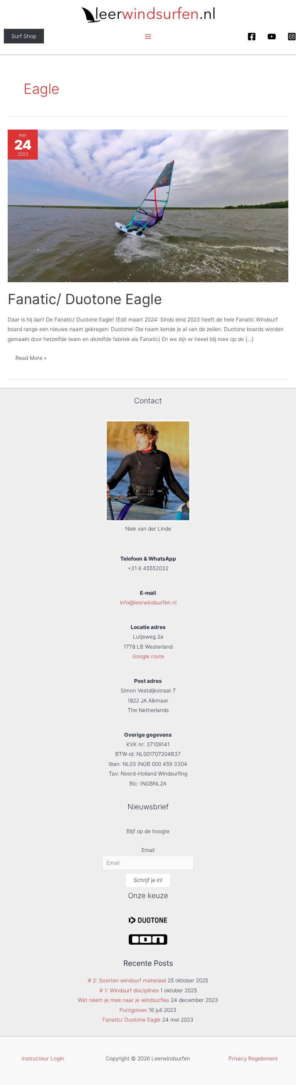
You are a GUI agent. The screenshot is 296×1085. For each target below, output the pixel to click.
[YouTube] (271, 36)
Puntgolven (133, 1010)
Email (148, 850)
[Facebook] (251, 36)
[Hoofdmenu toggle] (148, 36)
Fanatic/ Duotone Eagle (85, 299)
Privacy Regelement (253, 1058)
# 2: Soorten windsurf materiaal (127, 980)
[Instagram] (292, 36)
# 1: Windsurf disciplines (129, 990)
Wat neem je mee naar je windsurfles (123, 1000)
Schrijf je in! (148, 880)
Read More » (31, 359)
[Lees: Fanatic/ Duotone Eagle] (148, 206)
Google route (148, 656)
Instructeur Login (43, 1058)
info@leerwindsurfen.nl (148, 602)
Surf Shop (24, 36)
